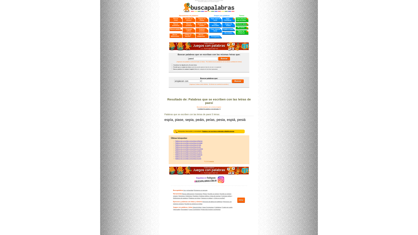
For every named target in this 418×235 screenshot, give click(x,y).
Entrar (241, 200)
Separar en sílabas (202, 19)
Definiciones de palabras (180, 198)
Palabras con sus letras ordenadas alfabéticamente (218, 131)
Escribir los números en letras (193, 204)
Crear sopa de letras (215, 30)
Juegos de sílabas (228, 24)
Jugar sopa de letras (215, 19)
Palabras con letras (194, 198)
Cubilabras (218, 207)
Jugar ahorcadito (215, 24)
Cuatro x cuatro (228, 29)
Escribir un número (189, 19)
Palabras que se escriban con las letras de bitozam (188, 154)
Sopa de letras (197, 207)
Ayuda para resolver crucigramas (211, 209)
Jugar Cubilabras (227, 19)
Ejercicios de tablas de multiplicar (212, 201)
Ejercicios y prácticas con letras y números (187, 201)
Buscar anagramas (201, 35)
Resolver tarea (241, 24)
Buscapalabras (178, 190)
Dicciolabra (228, 33)
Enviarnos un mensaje (200, 190)
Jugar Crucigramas (208, 207)
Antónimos (189, 196)
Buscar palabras (175, 29)
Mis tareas (241, 27)
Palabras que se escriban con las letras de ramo (188, 147)
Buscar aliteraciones (188, 194)
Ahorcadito (177, 209)
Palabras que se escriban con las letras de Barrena (188, 141)
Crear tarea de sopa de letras (241, 19)
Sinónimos (182, 196)
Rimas (205, 194)
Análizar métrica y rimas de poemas (210, 196)
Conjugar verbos (189, 30)
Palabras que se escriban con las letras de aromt (188, 158)
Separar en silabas (206, 198)
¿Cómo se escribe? (188, 35)
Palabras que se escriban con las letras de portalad (188, 143)
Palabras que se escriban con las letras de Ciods (188, 145)
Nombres (196, 196)
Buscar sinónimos (175, 24)
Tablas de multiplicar (241, 32)
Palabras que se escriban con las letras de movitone (189, 148)
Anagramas (198, 194)
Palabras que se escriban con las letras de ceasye (188, 152)
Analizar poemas (202, 30)
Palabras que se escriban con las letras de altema (188, 150)
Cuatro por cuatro (227, 207)
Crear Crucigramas (194, 209)
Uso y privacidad (188, 190)
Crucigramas (215, 36)
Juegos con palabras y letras (182, 207)
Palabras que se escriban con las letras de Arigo (188, 156)
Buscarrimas (175, 19)
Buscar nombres (189, 24)
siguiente (211, 161)
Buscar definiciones (175, 35)
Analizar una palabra (202, 24)
